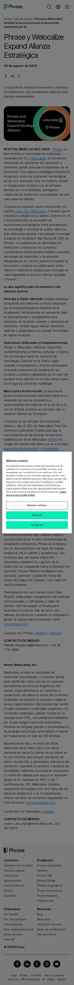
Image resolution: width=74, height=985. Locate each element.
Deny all (37, 515)
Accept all (37, 525)
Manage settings (37, 505)
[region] (37, 492)
